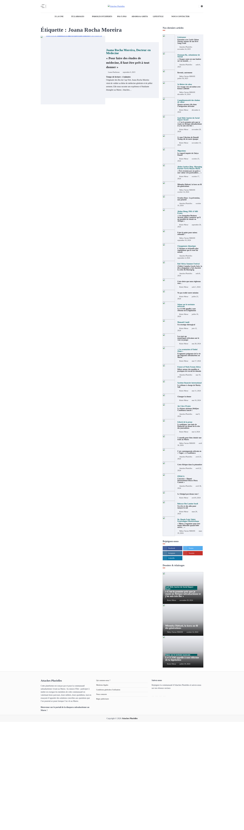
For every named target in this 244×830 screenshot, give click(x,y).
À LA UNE (59, 16)
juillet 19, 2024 (185, 664)
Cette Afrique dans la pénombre (189, 465)
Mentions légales (102, 685)
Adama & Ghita (140, 16)
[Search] (49, 6)
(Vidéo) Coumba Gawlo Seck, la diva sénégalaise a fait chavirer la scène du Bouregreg (189, 267)
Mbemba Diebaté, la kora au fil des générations (189, 185)
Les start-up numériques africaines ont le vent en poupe (188, 338)
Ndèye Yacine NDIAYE (187, 76)
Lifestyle (158, 16)
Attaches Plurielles (185, 47)
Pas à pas (121, 16)
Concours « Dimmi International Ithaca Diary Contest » (187, 479)
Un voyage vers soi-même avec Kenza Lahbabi (189, 86)
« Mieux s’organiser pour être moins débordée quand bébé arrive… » (188, 523)
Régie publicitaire (102, 699)
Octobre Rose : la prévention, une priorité (188, 199)
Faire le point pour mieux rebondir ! (187, 233)
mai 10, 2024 (196, 400)
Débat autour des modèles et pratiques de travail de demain (189, 369)
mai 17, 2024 (196, 361)
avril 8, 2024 (196, 498)
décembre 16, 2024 (183, 94)
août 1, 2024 (196, 287)
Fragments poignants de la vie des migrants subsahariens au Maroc (189, 353)
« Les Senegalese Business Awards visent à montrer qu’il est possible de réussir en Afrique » (189, 216)
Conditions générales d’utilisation (108, 690)
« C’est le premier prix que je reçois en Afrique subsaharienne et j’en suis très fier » (189, 122)
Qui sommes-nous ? (103, 680)
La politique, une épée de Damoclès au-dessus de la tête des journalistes (188, 425)
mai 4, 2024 (196, 432)
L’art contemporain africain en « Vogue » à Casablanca (189, 452)
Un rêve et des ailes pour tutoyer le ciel (187, 506)
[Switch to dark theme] (201, 6)
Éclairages (77, 16)
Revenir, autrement (184, 73)
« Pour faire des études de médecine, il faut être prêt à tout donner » (128, 59)
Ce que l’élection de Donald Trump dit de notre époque (188, 138)
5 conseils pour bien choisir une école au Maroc (189, 438)
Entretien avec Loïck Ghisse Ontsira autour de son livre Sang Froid (188, 40)
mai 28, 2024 (196, 344)
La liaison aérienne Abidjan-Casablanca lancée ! (188, 408)
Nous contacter (180, 16)
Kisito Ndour (183, 110)
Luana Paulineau (114, 72)
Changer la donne (184, 397)
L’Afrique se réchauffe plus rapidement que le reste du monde (187, 249)
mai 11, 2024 (196, 391)
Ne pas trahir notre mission (187, 293)
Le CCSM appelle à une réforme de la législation (182, 657)
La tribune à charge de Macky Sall (189, 385)
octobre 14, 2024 (183, 192)
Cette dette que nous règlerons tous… (189, 282)
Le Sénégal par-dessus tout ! (188, 494)
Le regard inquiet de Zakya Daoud (188, 153)
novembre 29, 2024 (186, 600)
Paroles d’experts (102, 16)
